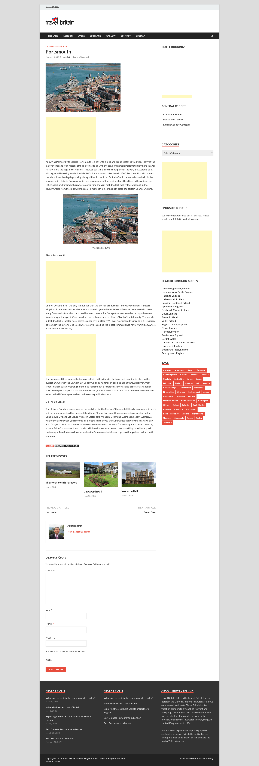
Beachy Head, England (173, 353)
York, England (169, 320)
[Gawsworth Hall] (101, 475)
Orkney (166, 405)
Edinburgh (167, 383)
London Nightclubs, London (176, 288)
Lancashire (199, 387)
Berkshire (201, 370)
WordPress (196, 758)
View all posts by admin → (80, 531)
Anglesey (167, 370)
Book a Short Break (173, 119)
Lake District (185, 387)
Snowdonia (179, 418)
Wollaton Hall (130, 491)
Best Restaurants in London (60, 738)
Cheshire (194, 374)
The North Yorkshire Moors (61, 482)
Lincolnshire (168, 392)
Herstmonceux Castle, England (177, 292)
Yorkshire (167, 422)
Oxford (176, 405)
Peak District (199, 405)
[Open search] (212, 36)
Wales (81, 36)
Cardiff (183, 374)
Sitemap (140, 36)
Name (50, 610)
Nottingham (203, 400)
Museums (181, 396)
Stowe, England (169, 328)
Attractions (179, 370)
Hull (197, 383)
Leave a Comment (81, 57)
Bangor (191, 370)
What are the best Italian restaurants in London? (70, 697)
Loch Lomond (194, 392)
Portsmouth (61, 47)
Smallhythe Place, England (175, 349)
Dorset (199, 379)
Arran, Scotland (170, 317)
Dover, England (169, 313)
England (53, 36)
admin (68, 57)
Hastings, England (171, 295)
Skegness (167, 418)
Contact (126, 36)
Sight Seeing (197, 414)
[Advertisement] (71, 138)
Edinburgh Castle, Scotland (175, 310)
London (68, 36)
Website (50, 638)
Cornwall (205, 374)
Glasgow (189, 383)
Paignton (186, 405)
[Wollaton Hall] (139, 475)
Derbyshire (179, 379)
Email (50, 624)
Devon (189, 379)
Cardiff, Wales (169, 338)
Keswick (206, 383)
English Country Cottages (176, 124)
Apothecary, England (172, 306)
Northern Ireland (170, 400)
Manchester (168, 396)
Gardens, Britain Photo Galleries (178, 342)
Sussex (190, 418)
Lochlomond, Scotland (173, 299)
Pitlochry (167, 409)
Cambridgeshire (170, 374)
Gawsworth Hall (93, 491)
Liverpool (181, 392)
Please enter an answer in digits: (66, 651)
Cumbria (167, 379)
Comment (52, 570)
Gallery (111, 36)
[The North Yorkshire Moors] (63, 471)
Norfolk (191, 396)
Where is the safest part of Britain (63, 707)
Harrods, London (170, 331)
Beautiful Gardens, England (176, 302)
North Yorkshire (188, 400)
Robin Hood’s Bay (171, 414)
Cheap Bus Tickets (172, 114)
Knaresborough (169, 387)
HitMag (209, 758)
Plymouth (178, 409)
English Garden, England (174, 324)
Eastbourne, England (172, 335)
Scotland (95, 36)
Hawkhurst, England (172, 346)
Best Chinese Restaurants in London (64, 729)
